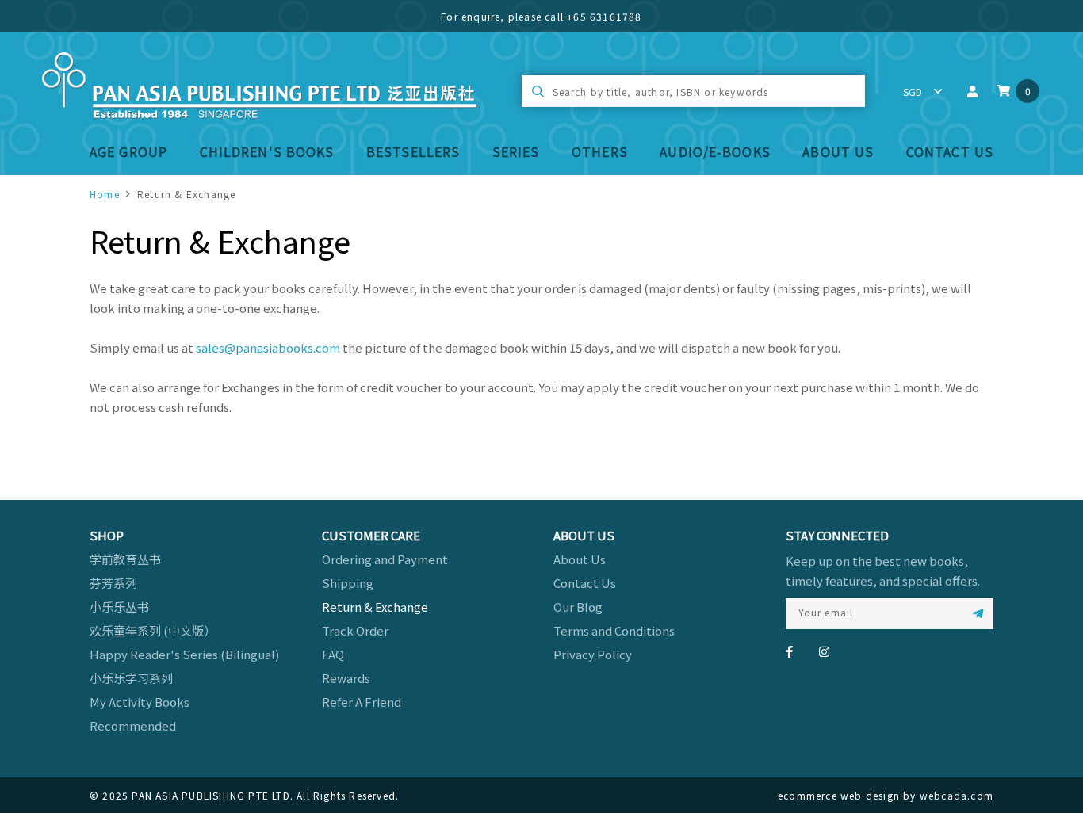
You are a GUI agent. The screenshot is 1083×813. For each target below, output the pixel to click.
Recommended (133, 725)
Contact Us (949, 151)
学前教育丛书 (125, 559)
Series (516, 151)
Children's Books (267, 151)
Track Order (355, 630)
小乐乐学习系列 (131, 678)
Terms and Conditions (614, 630)
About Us (838, 151)
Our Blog (578, 606)
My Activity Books (139, 701)
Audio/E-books (715, 151)
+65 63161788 (604, 16)
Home (105, 193)
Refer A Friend (361, 701)
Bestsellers (413, 151)
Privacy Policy (592, 654)
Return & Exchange (375, 606)
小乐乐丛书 (119, 606)
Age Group (128, 151)
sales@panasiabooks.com (268, 347)
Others (600, 151)
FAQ (333, 654)
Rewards (346, 678)
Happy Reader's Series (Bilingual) (184, 654)
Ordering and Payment (385, 559)
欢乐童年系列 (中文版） (153, 630)
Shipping (347, 582)
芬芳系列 (113, 582)
